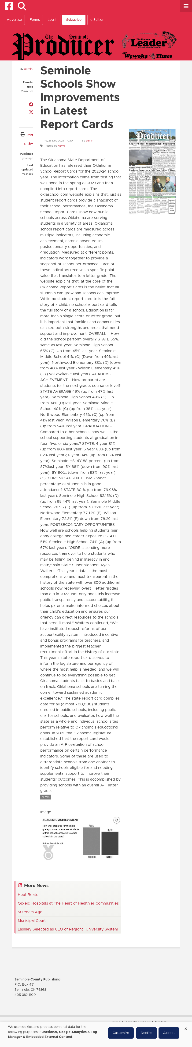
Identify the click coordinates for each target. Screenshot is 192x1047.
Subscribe (73, 19)
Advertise (14, 19)
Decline (146, 1033)
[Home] (94, 45)
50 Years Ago (30, 912)
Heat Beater (29, 895)
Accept (169, 1033)
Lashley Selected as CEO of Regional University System (68, 929)
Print (30, 135)
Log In (52, 19)
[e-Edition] (152, 171)
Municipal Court (32, 921)
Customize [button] (121, 1033)
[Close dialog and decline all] (185, 1027)
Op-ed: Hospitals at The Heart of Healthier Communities (68, 903)
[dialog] (96, 1034)
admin (28, 68)
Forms (35, 19)
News (62, 146)
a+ (30, 143)
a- (25, 143)
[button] (22, 6)
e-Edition (97, 19)
